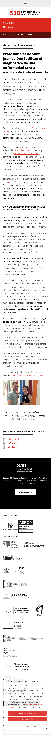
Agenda (15, 35)
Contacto (43, 480)
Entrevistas (26, 35)
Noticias (8, 27)
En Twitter (12, 443)
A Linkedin (12, 447)
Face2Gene (8, 182)
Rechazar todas (27, 719)
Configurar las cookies (27, 726)
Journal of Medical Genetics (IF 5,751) (25, 375)
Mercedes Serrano (23, 150)
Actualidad (8, 22)
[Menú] (25, 3)
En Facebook (13, 439)
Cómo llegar (25, 492)
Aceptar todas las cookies (27, 713)
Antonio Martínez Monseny (26, 153)
